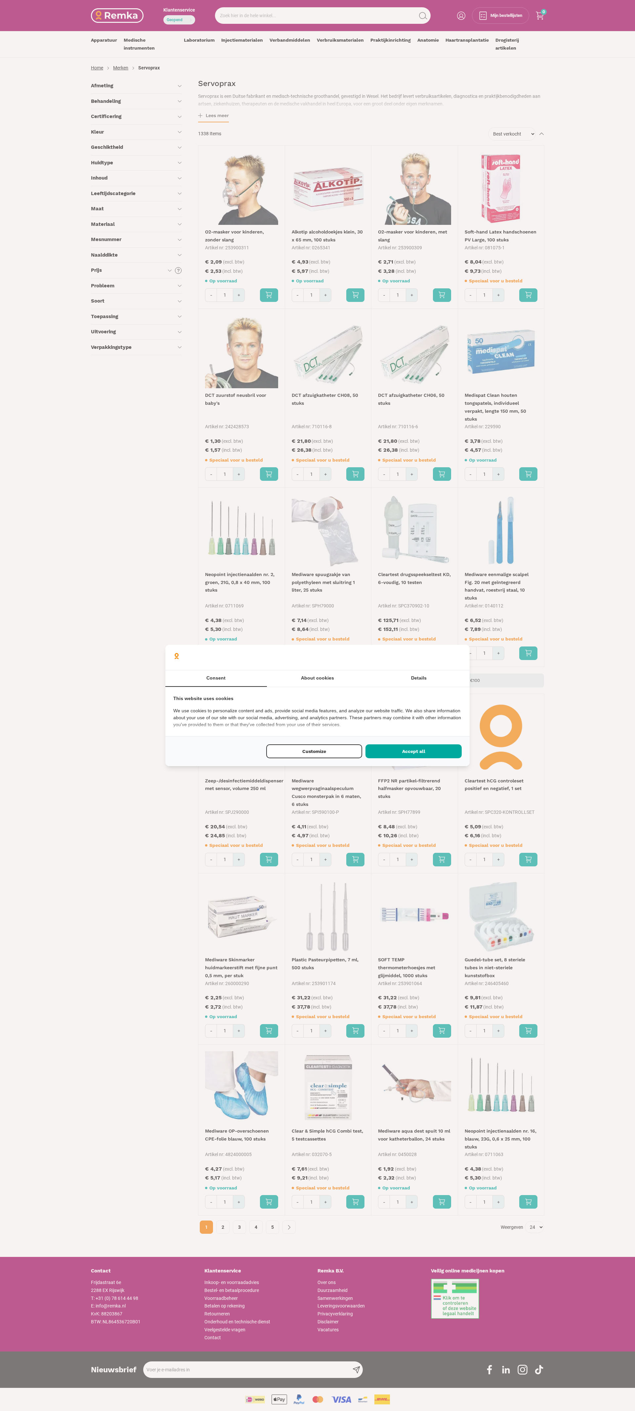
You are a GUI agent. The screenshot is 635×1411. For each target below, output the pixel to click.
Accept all (413, 751)
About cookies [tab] (317, 678)
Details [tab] (419, 678)
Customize (314, 751)
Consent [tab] (216, 678)
